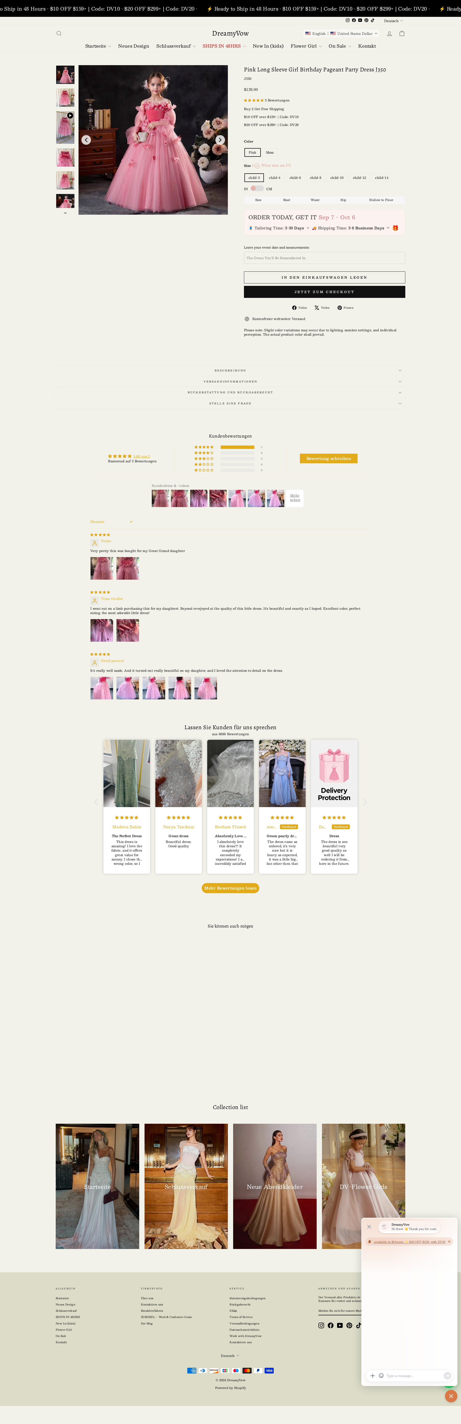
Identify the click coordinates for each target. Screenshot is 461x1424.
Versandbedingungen (244, 1323)
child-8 (315, 177)
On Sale (61, 1336)
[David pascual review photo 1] (101, 688)
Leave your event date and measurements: (276, 247)
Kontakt (61, 1342)
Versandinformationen (230, 381)
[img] (100, 534)
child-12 (359, 177)
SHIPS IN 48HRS (68, 1317)
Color (248, 141)
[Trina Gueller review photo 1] (101, 630)
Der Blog (147, 1323)
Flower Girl (64, 1329)
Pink (252, 152)
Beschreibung (230, 370)
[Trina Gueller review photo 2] (127, 630)
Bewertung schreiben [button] (329, 458)
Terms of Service (241, 1317)
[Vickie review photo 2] (127, 568)
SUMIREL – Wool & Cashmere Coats (166, 1317)
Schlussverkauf (66, 1310)
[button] (341, 33)
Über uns (147, 1298)
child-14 (381, 177)
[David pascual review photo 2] (127, 688)
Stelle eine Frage (230, 403)
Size (267, 165)
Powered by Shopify (230, 1387)
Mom (270, 152)
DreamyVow (230, 33)
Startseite (62, 1298)
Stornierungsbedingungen (248, 1298)
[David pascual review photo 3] (153, 688)
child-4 (274, 177)
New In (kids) (65, 1323)
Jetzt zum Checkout (324, 292)
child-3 (254, 177)
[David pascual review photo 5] (205, 688)
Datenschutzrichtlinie (245, 1329)
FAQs (233, 1310)
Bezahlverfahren (152, 1310)
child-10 (337, 177)
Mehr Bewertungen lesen (230, 888)
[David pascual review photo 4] (179, 688)
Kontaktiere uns (152, 1304)
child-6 (295, 177)
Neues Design (65, 1304)
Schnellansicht (97, 1048)
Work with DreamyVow (246, 1336)
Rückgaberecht (240, 1304)
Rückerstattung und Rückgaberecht (230, 392)
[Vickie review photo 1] (101, 568)
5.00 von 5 (141, 456)
